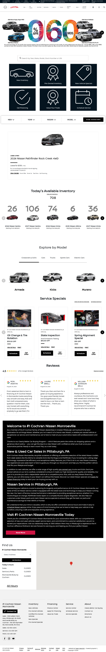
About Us (88, 617)
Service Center (71, 608)
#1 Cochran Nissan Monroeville (8, 649)
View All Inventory (52, 194)
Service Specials (71, 614)
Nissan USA (58, 649)
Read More (20, 532)
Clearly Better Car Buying (93, 608)
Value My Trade (52, 614)
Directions (88, 614)
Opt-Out (63, 649)
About (88, 604)
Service (69, 604)
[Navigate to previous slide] (1, 32)
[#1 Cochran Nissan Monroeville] (12, 7)
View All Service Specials (81, 302)
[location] (39, 1)
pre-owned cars (65, 469)
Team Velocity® (80, 648)
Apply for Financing (54, 611)
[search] (104, 7)
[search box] (53, 58)
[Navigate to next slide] (104, 32)
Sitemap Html (43, 649)
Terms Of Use (30, 649)
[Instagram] (9, 638)
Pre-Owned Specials (36, 622)
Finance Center (52, 608)
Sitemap (37, 649)
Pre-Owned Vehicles (36, 611)
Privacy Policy (21, 649)
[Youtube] (13, 638)
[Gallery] (53, 32)
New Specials (33, 619)
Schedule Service (96, 302)
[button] (71, 563)
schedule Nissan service (16, 507)
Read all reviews (98, 371)
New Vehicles (33, 608)
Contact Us (11, 611)
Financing (52, 604)
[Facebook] (5, 638)
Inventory (33, 604)
